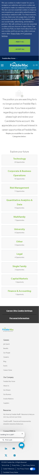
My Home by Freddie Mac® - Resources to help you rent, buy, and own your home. (18, 416)
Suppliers (6, 403)
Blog (4, 361)
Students (6, 357)
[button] (19, 58)
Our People (6, 353)
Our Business (7, 394)
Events (5, 366)
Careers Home (7, 370)
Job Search (6, 344)
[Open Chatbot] (21, 445)
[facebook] (6, 455)
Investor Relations (8, 399)
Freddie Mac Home (9, 381)
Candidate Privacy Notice (10, 472)
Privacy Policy (15, 33)
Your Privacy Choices (23, 469)
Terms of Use (5, 465)
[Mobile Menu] (2, 65)
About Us (6, 386)
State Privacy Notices (28, 465)
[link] (19, 65)
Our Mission (6, 390)
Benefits (5, 348)
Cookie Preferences (8, 469)
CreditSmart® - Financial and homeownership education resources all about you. (17, 423)
